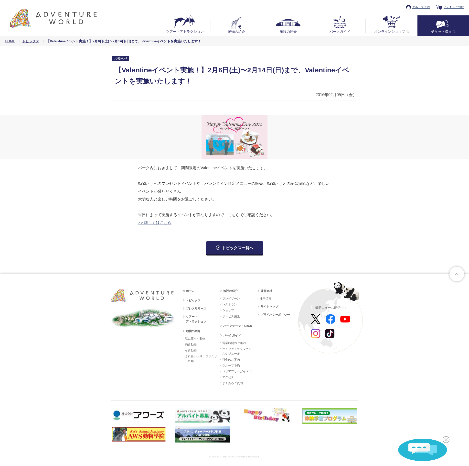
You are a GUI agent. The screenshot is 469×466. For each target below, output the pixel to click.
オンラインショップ (389, 31)
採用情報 (265, 298)
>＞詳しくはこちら (154, 223)
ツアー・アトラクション (185, 31)
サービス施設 (231, 316)
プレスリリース (196, 308)
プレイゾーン (231, 298)
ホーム (190, 291)
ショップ (228, 310)
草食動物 (191, 350)
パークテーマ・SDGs (237, 326)
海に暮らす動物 (195, 338)
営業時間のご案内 (234, 343)
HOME (10, 41)
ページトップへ (456, 274)
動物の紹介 (236, 31)
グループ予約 (421, 7)
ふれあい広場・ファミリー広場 (201, 359)
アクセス (228, 377)
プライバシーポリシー (275, 314)
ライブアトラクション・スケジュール (238, 351)
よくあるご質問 (454, 7)
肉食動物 (191, 344)
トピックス (30, 41)
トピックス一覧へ (237, 248)
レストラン (229, 304)
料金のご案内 (231, 359)
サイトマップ (269, 306)
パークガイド (340, 31)
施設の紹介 (288, 31)
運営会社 (266, 291)
